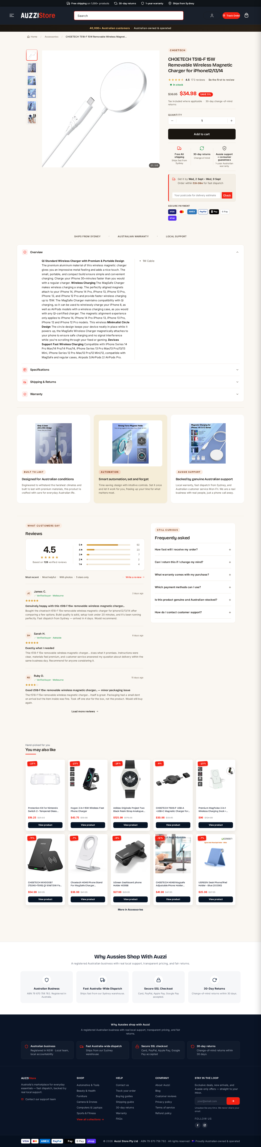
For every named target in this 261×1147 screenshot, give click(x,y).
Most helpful (49, 577)
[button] (246, 16)
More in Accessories (130, 909)
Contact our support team (40, 1099)
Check (227, 195)
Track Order (233, 15)
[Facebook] (197, 1125)
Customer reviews (165, 1096)
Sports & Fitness (86, 1113)
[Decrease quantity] (172, 121)
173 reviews (198, 79)
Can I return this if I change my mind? (179, 562)
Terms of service (165, 1107)
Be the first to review (221, 79)
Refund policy (163, 1113)
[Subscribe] (233, 1101)
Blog (158, 1090)
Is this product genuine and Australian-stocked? (186, 599)
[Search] (179, 15)
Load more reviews (83, 711)
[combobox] (129, 15)
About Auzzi (162, 1084)
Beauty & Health (86, 1090)
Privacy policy (163, 1101)
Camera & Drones (87, 1101)
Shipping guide (125, 1101)
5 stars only (82, 577)
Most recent (32, 577)
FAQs (119, 1118)
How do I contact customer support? (178, 612)
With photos (66, 577)
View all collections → (90, 1119)
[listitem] (31, 55)
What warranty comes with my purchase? (182, 574)
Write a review (134, 577)
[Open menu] (12, 16)
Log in (212, 15)
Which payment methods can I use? (178, 587)
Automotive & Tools (88, 1084)
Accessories (51, 36)
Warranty (121, 1113)
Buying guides (124, 1096)
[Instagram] (205, 1125)
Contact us (122, 1084)
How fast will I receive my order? (176, 549)
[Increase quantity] (231, 121)
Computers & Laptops (89, 1107)
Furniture (82, 1096)
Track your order (126, 1090)
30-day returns (125, 1107)
